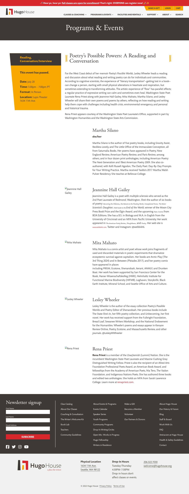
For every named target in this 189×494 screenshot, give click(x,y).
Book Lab (65, 424)
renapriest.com (125, 382)
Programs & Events (101, 14)
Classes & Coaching (74, 14)
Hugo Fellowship (100, 439)
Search (179, 14)
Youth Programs (100, 419)
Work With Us (165, 424)
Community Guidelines (71, 434)
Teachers (64, 429)
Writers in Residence (102, 445)
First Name (10, 408)
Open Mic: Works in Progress (106, 434)
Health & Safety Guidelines (171, 439)
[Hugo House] (39, 465)
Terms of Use (119, 486)
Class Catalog (66, 404)
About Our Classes (69, 409)
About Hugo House (168, 404)
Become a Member (133, 409)
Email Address (11, 425)
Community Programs (103, 424)
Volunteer (128, 414)
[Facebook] (7, 447)
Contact (162, 445)
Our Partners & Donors (134, 419)
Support (151, 14)
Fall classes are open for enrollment (80, 3)
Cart (178, 8)
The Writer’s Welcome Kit (72, 419)
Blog (161, 414)
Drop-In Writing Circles (103, 429)
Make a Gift (154, 8)
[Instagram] (20, 447)
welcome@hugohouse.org (158, 466)
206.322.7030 (150, 462)
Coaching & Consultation (72, 414)
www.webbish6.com (99, 227)
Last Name (10, 417)
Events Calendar (100, 409)
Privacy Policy (106, 486)
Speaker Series (99, 414)
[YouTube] (26, 447)
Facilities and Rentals (129, 14)
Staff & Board (165, 419)
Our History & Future (168, 409)
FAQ (161, 429)
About (165, 14)
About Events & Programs (104, 404)
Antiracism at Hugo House (171, 434)
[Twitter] (14, 447)
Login (168, 8)
